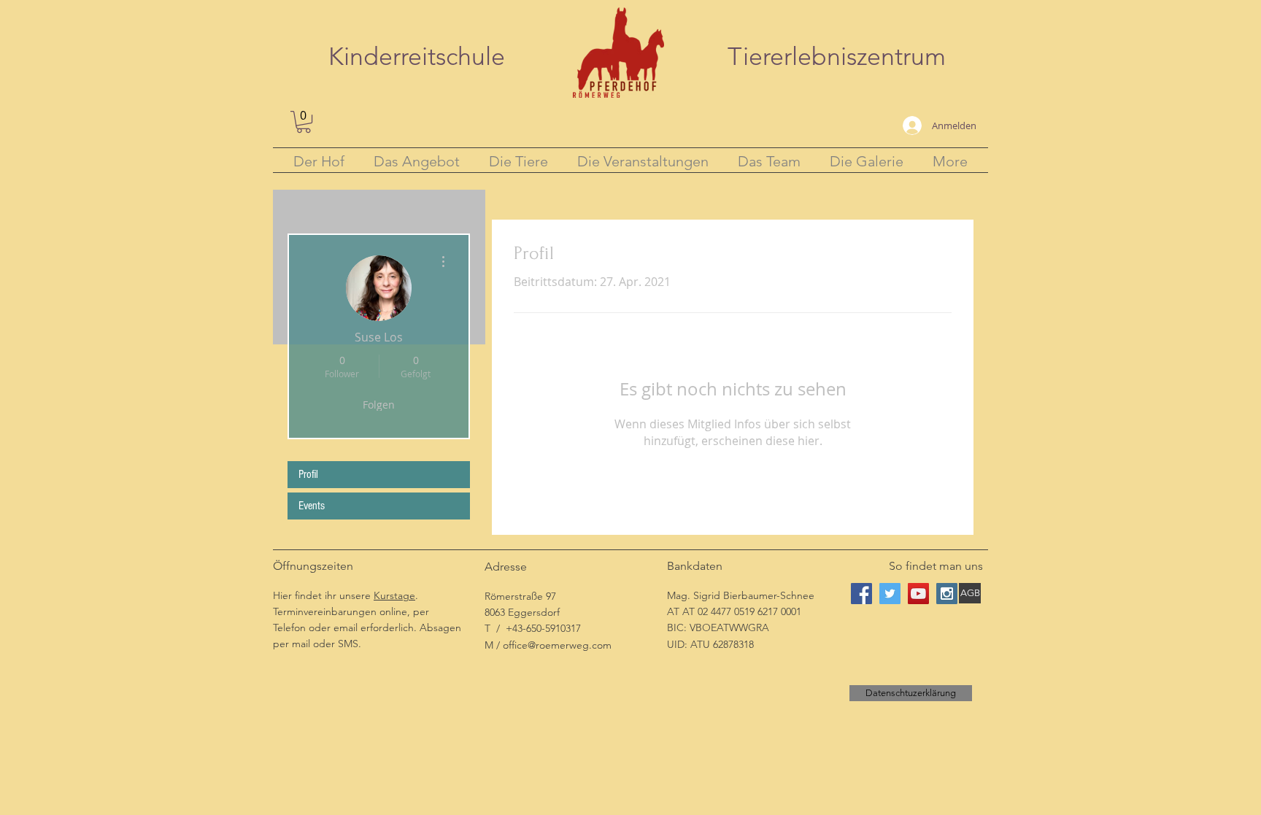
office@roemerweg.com (557, 645)
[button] (303, 122)
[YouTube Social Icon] (918, 593)
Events (311, 505)
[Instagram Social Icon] (946, 593)
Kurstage (394, 595)
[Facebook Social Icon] (861, 593)
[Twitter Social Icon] (890, 593)
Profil (308, 474)
